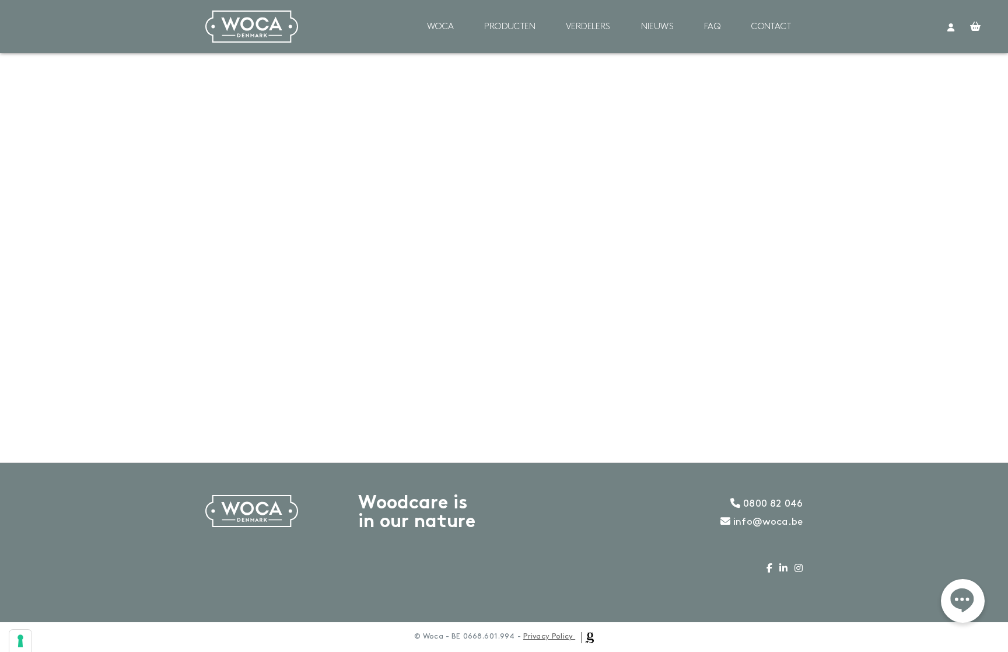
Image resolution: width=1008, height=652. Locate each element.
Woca (440, 27)
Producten (510, 27)
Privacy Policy (548, 636)
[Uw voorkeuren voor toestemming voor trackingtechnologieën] (20, 641)
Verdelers (588, 27)
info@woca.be (766, 522)
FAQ (712, 27)
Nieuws (657, 27)
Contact (771, 27)
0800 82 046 (771, 503)
